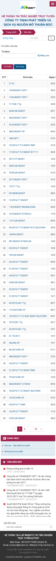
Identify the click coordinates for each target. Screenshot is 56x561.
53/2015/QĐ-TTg (17, 329)
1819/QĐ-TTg (15, 322)
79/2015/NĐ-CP (16, 377)
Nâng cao (44, 55)
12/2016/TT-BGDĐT (18, 200)
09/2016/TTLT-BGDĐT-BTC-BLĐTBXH (27, 227)
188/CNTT (14, 138)
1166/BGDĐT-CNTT (18, 97)
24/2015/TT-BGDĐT (18, 363)
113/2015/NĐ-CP (17, 310)
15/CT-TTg (14, 186)
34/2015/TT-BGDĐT (18, 275)
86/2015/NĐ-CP (16, 349)
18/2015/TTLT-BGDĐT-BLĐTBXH (24, 391)
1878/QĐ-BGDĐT (17, 172)
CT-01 (12, 83)
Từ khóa (5, 51)
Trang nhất (11, 549)
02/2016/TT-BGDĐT (18, 262)
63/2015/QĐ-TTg (17, 303)
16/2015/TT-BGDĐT (18, 411)
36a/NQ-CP (14, 343)
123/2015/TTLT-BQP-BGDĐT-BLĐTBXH (28, 316)
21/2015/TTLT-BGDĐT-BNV (22, 370)
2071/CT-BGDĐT (17, 159)
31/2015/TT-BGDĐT (18, 296)
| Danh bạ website (24, 549)
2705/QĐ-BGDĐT (17, 418)
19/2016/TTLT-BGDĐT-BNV (22, 145)
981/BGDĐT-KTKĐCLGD (20, 241)
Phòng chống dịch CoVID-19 (20, 469)
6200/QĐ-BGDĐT (17, 111)
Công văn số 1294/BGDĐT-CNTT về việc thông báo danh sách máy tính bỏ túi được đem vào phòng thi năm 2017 (29, 479)
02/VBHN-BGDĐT (17, 193)
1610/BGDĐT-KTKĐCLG (20, 214)
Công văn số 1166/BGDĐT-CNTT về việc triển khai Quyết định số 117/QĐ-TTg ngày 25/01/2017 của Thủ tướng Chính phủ (28, 493)
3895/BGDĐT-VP (17, 131)
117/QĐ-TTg (15, 104)
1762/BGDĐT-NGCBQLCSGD (22, 207)
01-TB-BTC (14, 336)
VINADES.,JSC (40, 557)
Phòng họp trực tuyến (13, 451)
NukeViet (19, 557)
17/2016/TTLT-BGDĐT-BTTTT (23, 152)
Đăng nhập (8, 38)
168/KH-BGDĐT (16, 234)
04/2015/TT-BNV (17, 404)
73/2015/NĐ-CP (16, 398)
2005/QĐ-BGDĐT (17, 166)
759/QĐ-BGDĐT (16, 255)
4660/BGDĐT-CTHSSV (19, 384)
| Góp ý (34, 552)
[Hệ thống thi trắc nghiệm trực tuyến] (28, 7)
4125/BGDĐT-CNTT (18, 124)
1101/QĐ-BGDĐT (17, 221)
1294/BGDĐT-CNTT (18, 90)
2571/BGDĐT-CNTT (18, 179)
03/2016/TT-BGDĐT (18, 248)
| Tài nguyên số (25, 552)
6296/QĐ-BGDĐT (17, 282)
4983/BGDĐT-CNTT (18, 356)
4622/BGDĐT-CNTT (18, 118)
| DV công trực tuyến (40, 549)
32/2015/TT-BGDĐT (18, 289)
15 (35, 429)
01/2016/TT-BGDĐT (18, 269)
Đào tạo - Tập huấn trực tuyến (17, 445)
